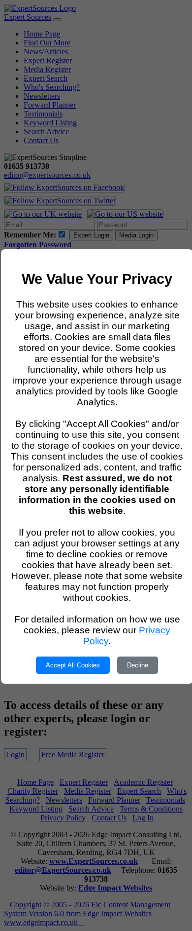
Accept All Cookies (73, 665)
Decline (137, 665)
